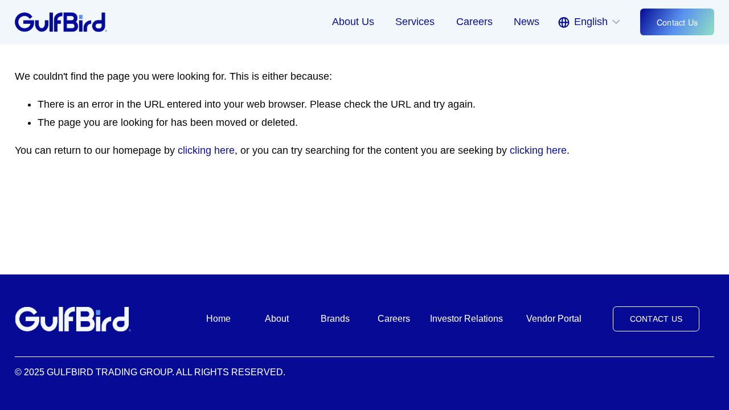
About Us (353, 21)
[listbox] (589, 22)
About (277, 318)
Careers (474, 21)
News (526, 21)
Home (218, 318)
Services (415, 21)
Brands (335, 318)
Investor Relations (466, 318)
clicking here (206, 150)
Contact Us (677, 22)
